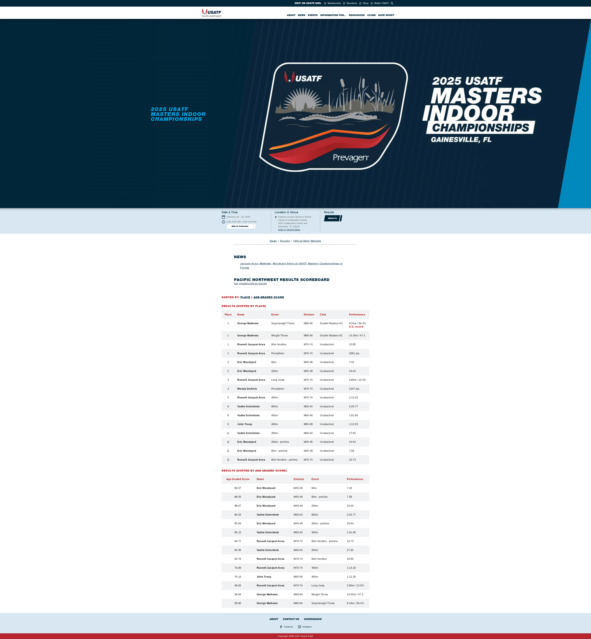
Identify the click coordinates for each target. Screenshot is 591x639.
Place (245, 297)
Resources (357, 15)
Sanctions (351, 3)
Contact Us (291, 619)
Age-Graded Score (268, 297)
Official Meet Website (307, 241)
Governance (313, 619)
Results (285, 241)
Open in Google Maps (289, 229)
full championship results (250, 283)
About (291, 15)
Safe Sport (386, 15)
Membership (334, 3)
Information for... (333, 15)
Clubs (371, 15)
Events (313, 15)
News (301, 15)
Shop (365, 3)
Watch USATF (381, 3)
